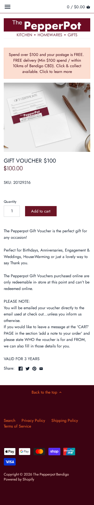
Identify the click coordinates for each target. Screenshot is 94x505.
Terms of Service (17, 426)
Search (9, 420)
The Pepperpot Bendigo (51, 474)
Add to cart (40, 211)
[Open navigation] (7, 6)
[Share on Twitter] (28, 368)
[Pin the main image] (34, 368)
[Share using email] (41, 368)
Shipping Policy (64, 420)
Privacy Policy (33, 420)
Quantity (10, 202)
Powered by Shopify (19, 479)
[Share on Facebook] (21, 368)
